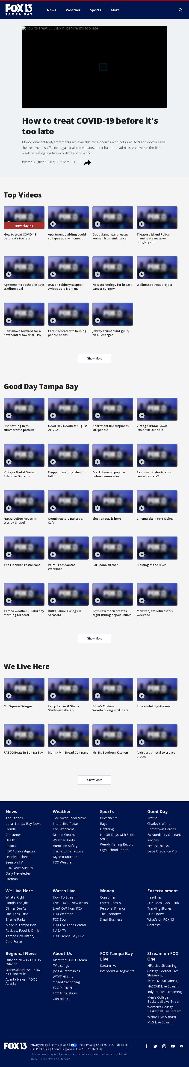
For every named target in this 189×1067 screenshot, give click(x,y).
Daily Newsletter (18, 873)
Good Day (157, 811)
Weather (62, 811)
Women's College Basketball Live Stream (164, 1009)
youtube (173, 1046)
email (181, 1046)
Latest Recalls (110, 903)
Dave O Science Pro (162, 851)
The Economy (110, 914)
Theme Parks (15, 919)
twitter (155, 1046)
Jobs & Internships (66, 971)
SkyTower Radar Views (70, 818)
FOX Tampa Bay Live (68, 936)
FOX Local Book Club (163, 903)
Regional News (21, 953)
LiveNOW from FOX (67, 908)
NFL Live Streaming (162, 965)
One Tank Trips (17, 914)
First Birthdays (158, 845)
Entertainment (162, 890)
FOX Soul (59, 919)
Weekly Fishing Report (116, 844)
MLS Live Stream (160, 1022)
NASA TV (59, 930)
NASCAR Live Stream (163, 986)
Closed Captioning (66, 982)
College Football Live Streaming (162, 973)
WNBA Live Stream (161, 1016)
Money (107, 890)
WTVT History (63, 976)
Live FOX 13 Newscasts (70, 903)
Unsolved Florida (18, 857)
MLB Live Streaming (162, 981)
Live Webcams (63, 829)
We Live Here (19, 890)
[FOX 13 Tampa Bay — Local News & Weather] (21, 9)
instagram (164, 1046)
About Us (62, 953)
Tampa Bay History (20, 936)
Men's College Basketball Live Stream (164, 999)
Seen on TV (14, 862)
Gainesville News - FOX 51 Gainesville (23, 971)
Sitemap (12, 879)
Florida (11, 829)
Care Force (14, 941)
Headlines (154, 897)
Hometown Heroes (161, 829)
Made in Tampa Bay (21, 925)
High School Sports (114, 850)
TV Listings (61, 965)
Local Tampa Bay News (23, 823)
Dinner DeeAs (16, 908)
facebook (146, 1046)
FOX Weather (63, 862)
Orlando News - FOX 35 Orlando (23, 962)
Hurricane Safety (65, 845)
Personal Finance (113, 908)
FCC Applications (65, 993)
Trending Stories (159, 908)
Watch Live (64, 890)
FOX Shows (155, 914)
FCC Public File (63, 987)
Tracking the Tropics (68, 851)
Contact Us (61, 998)
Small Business (111, 919)
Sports (107, 811)
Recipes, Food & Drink (22, 930)
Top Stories (14, 818)
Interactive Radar (65, 823)
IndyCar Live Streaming (164, 992)
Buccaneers (109, 818)
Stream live (108, 965)
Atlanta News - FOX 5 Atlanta (22, 981)
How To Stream (65, 897)
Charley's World (158, 823)
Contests (154, 925)
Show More (94, 358)
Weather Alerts (64, 840)
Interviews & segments (117, 971)
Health (10, 840)
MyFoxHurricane (65, 857)
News (11, 811)
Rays (103, 823)
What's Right (15, 897)
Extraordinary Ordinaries (165, 834)
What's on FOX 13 (160, 919)
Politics (11, 845)
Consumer (13, 834)
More (115, 10)
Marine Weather (65, 834)
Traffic (152, 818)
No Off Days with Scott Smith (117, 836)
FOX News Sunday (19, 868)
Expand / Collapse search (180, 10)
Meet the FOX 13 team (70, 960)
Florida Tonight (17, 903)
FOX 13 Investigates (20, 851)
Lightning (107, 829)
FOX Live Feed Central (69, 925)
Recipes (153, 840)
